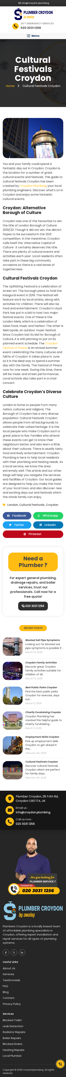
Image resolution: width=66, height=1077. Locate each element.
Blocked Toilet (12, 1020)
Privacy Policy (12, 1004)
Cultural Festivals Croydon (41, 762)
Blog (6, 992)
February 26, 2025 (35, 753)
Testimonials (11, 980)
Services (8, 974)
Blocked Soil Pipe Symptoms (42, 640)
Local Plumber (12, 1056)
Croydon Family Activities (41, 662)
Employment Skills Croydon (42, 737)
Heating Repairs (13, 1050)
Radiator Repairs (14, 1032)
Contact (8, 998)
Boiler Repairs (12, 1038)
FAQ (5, 986)
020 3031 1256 (34, 606)
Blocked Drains (12, 1044)
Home (10, 86)
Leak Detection (13, 1026)
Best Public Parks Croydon (41, 687)
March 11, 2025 (33, 703)
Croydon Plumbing (33, 186)
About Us (9, 968)
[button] (33, 36)
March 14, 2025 (34, 652)
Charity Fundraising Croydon (43, 712)
